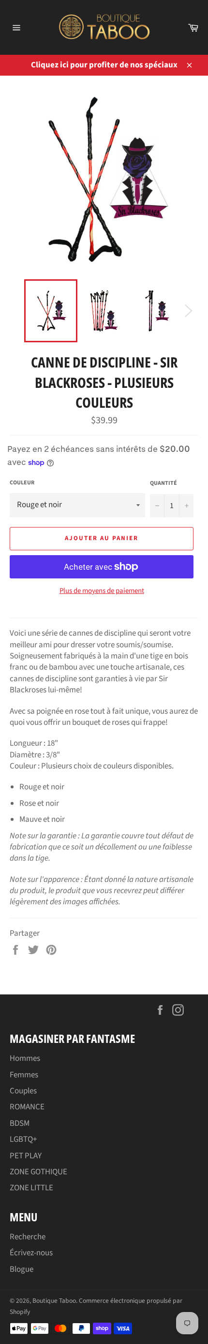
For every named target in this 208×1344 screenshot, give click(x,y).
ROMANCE (27, 1107)
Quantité (163, 483)
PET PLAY (26, 1156)
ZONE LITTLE (31, 1188)
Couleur (22, 483)
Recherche (27, 1237)
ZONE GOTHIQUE (38, 1172)
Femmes (24, 1075)
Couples (23, 1091)
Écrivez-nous (31, 1253)
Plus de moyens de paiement (101, 591)
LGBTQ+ (23, 1139)
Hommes (25, 1058)
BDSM (20, 1123)
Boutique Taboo (54, 1300)
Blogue (21, 1269)
